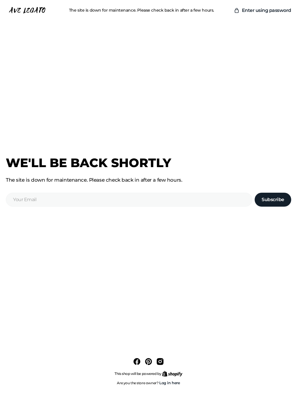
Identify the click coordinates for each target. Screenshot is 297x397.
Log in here (169, 382)
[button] (262, 10)
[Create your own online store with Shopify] (172, 373)
